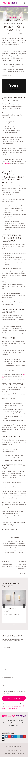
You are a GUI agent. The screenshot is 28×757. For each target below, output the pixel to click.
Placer (21, 17)
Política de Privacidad (14, 750)
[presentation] (14, 598)
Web (3, 685)
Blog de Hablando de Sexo (12, 17)
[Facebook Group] (12, 736)
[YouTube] (9, 736)
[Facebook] (21, 736)
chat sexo (7, 163)
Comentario (6, 647)
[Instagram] (6, 736)
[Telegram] (15, 736)
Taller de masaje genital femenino (7, 564)
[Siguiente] (24, 606)
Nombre (5, 670)
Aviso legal (20, 753)
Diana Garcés (11, 34)
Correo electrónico (8, 678)
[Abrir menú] (24, 3)
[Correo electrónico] (3, 739)
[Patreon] (3, 736)
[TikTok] (18, 736)
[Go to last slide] (4, 606)
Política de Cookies (10, 753)
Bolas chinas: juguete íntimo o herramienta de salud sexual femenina (21, 567)
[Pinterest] (24, 736)
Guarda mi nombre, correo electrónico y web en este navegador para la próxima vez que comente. (15, 691)
